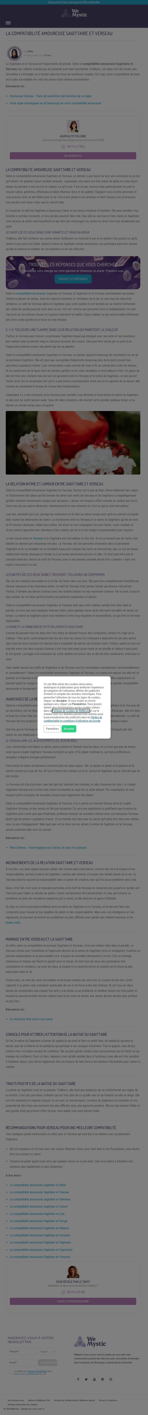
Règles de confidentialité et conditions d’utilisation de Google (73, 719)
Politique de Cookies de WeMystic (71, 711)
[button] (52, 728)
